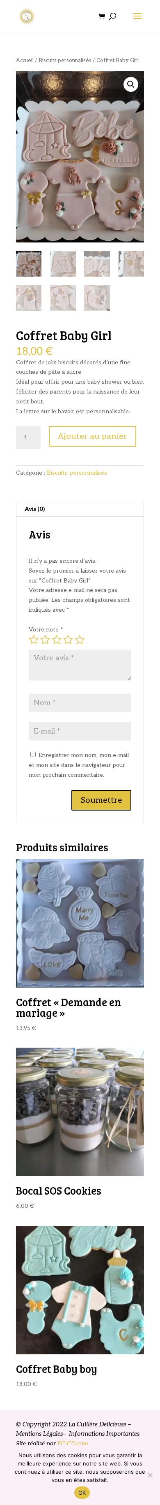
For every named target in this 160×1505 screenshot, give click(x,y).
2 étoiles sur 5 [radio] (45, 640)
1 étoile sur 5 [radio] (34, 640)
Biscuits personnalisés (65, 60)
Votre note (46, 629)
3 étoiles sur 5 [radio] (57, 640)
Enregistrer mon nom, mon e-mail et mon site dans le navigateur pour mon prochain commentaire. (79, 765)
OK (82, 1492)
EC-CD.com (72, 1443)
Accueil (25, 60)
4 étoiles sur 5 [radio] (68, 640)
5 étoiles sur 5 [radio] (80, 640)
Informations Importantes (103, 1433)
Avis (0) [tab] (35, 509)
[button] (130, 84)
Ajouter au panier (92, 436)
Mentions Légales (39, 1433)
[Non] (150, 1475)
